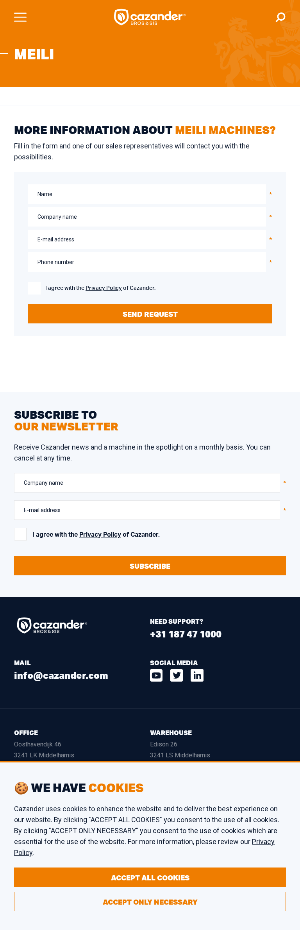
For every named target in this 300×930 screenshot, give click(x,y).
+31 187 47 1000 (185, 634)
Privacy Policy (104, 288)
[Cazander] (150, 17)
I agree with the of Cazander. (100, 288)
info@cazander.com (61, 675)
